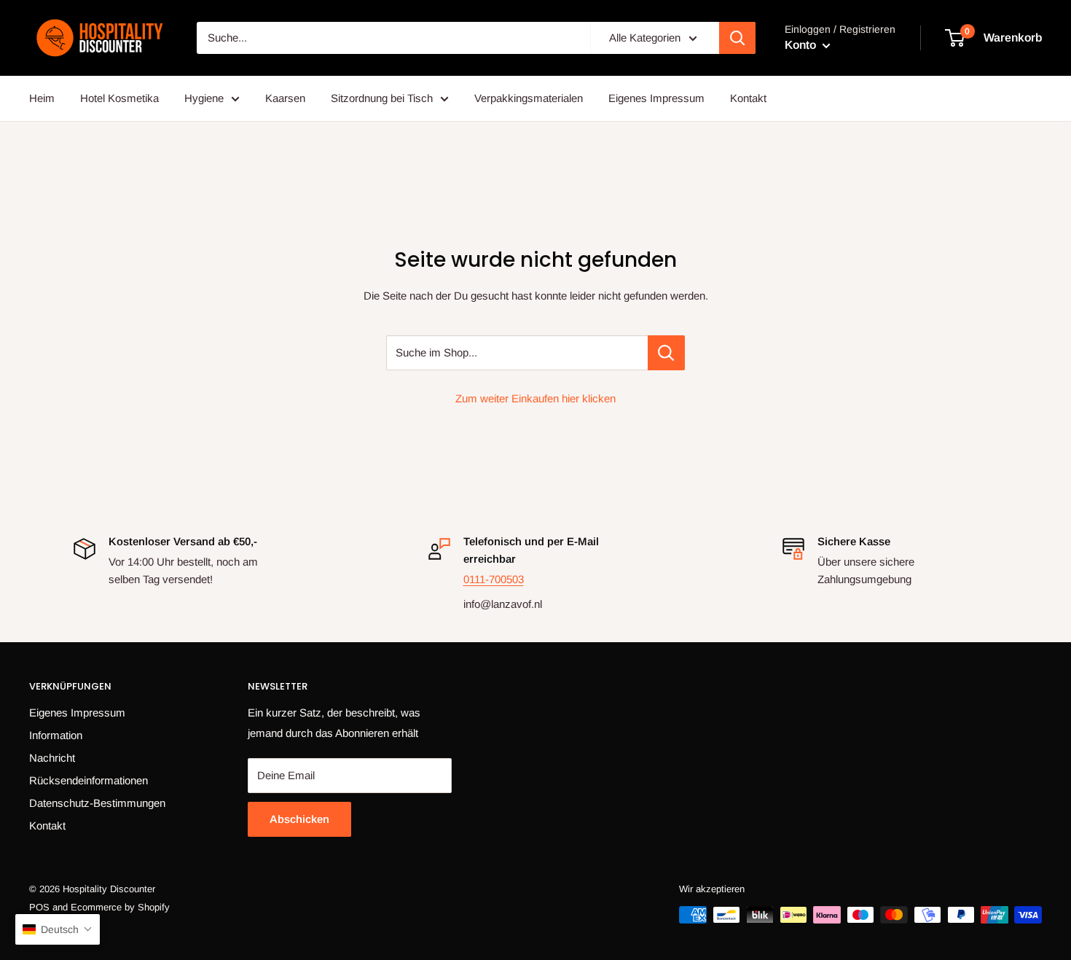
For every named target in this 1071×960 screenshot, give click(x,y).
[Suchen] (737, 38)
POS (39, 907)
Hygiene (204, 98)
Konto (802, 45)
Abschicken (299, 819)
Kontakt (748, 98)
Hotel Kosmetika (119, 98)
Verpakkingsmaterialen (528, 98)
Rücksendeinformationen (88, 780)
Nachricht (52, 758)
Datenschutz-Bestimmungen (97, 803)
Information (55, 735)
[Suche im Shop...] (666, 352)
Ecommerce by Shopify (120, 907)
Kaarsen (285, 98)
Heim (42, 98)
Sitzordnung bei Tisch (382, 98)
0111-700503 (493, 579)
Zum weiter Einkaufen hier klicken (535, 398)
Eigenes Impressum (656, 98)
